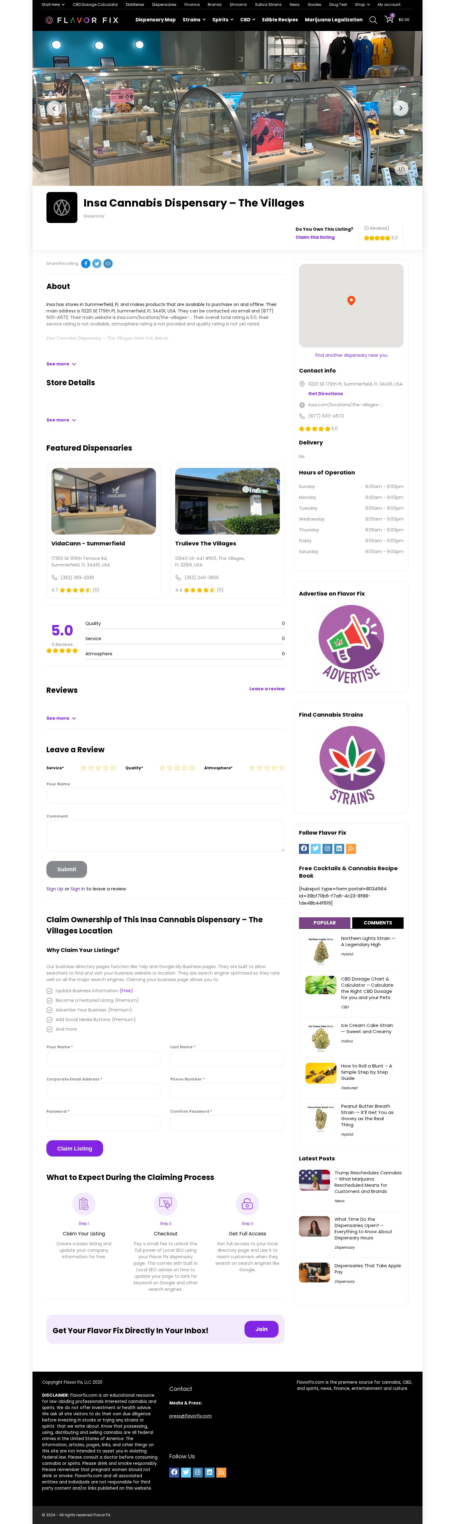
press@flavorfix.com (190, 1416)
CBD (245, 19)
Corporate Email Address (74, 1079)
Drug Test (338, 4)
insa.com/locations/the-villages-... (154, 317)
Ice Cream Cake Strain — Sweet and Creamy (367, 1028)
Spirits (220, 19)
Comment (57, 816)
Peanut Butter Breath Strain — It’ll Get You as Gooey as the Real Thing (367, 1115)
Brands (215, 4)
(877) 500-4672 (326, 416)
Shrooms (238, 4)
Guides (314, 4)
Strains (192, 19)
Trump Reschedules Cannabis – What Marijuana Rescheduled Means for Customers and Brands (368, 1182)
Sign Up (54, 888)
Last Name (182, 1047)
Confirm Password (191, 1111)
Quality (134, 768)
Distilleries (135, 4)
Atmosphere (218, 768)
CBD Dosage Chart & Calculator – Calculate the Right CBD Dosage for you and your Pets (367, 988)
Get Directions (325, 394)
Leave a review (267, 689)
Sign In (78, 888)
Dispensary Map (156, 19)
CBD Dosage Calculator (95, 4)
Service (55, 768)
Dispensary (345, 1247)
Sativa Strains (268, 4)
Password (57, 1111)
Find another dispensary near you (351, 355)
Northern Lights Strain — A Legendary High (368, 941)
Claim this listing (315, 237)
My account (389, 4)
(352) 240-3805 (201, 577)
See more (57, 364)
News (295, 4)
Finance (192, 4)
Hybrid (347, 954)
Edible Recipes (280, 19)
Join (261, 1329)
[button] (54, 108)
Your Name (58, 784)
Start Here (51, 4)
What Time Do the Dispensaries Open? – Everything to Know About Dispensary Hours (363, 1228)
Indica (347, 1041)
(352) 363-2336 (77, 577)
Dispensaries (164, 4)
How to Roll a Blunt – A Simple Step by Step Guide (366, 1072)
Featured (349, 1087)
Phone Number (187, 1079)
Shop (360, 4)
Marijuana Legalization (333, 19)
